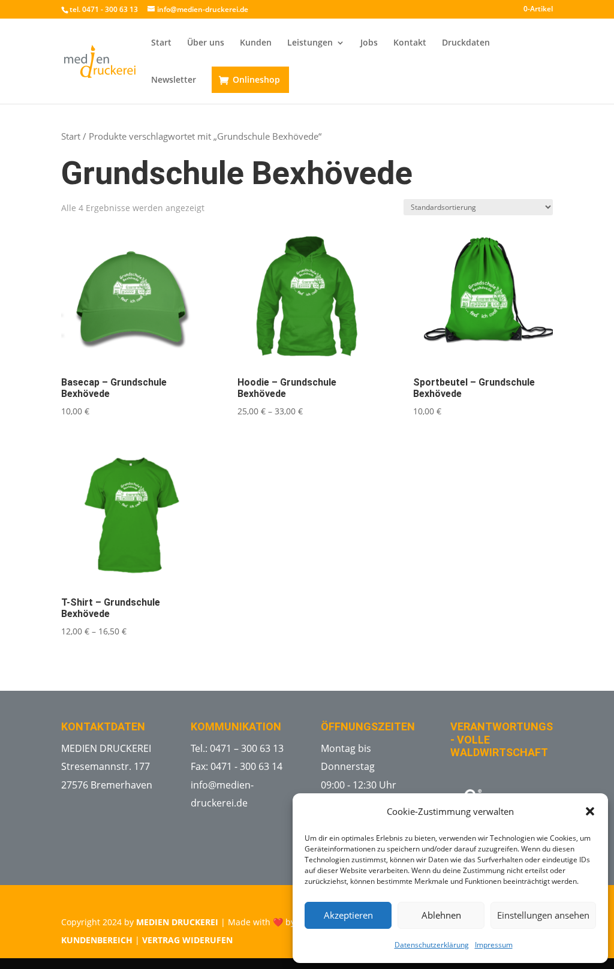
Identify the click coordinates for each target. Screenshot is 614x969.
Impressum (494, 945)
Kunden (256, 43)
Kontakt (409, 43)
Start (161, 43)
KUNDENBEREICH (97, 940)
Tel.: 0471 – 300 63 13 (237, 748)
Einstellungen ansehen (543, 915)
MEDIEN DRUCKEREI (177, 922)
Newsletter (173, 80)
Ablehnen (441, 915)
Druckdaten (466, 43)
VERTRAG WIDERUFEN (187, 940)
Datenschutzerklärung (432, 945)
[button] (590, 811)
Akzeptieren (348, 915)
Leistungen (310, 43)
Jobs (369, 43)
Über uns (205, 43)
